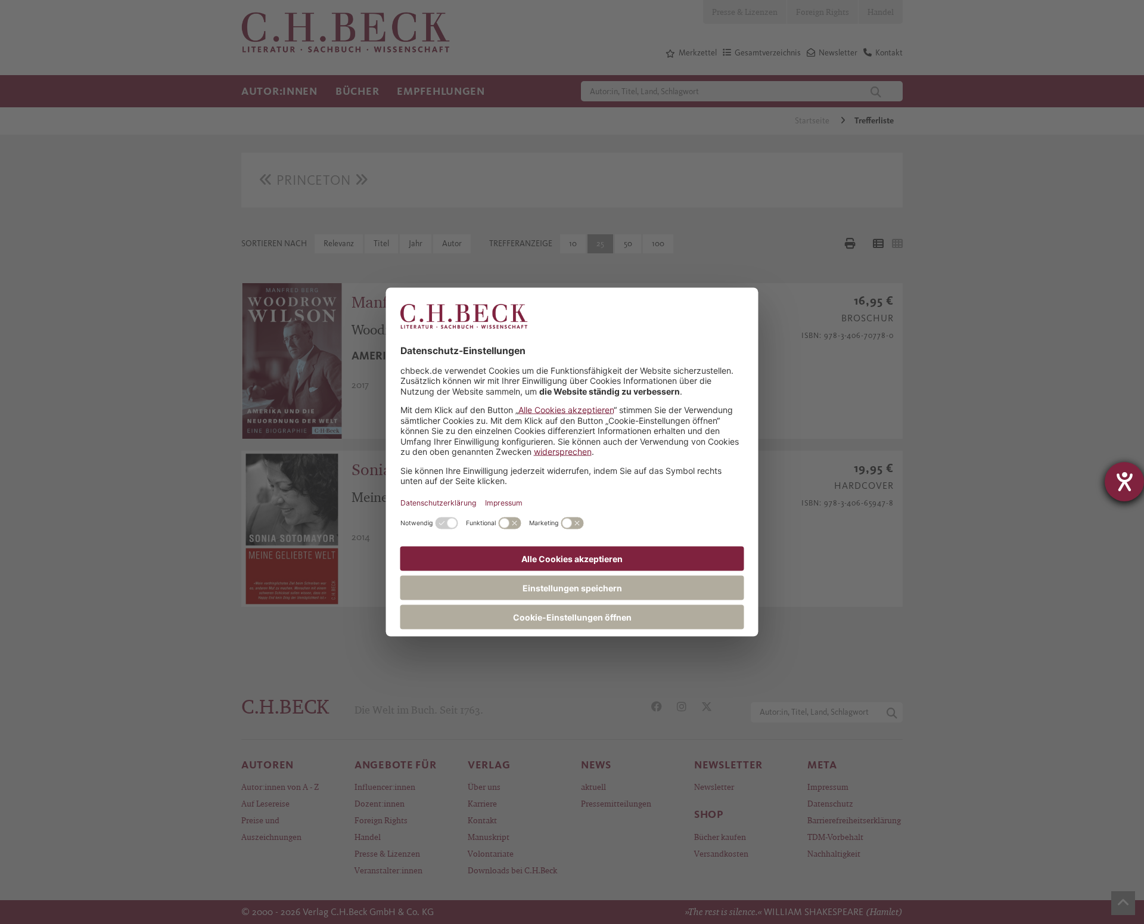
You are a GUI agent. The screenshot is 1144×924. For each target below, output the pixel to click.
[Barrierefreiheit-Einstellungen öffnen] (1124, 481)
